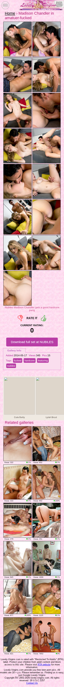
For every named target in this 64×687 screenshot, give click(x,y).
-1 (20, 318)
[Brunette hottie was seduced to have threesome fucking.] (46, 634)
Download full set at (32, 342)
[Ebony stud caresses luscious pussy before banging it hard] (46, 443)
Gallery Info (14, 350)
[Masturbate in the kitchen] (17, 443)
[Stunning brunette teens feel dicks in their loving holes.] (17, 520)
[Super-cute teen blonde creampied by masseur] (17, 558)
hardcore (30, 360)
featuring (43, 360)
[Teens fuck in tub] (17, 481)
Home (10, 13)
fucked (17, 360)
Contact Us (32, 683)
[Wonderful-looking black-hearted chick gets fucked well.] (17, 634)
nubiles (11, 365)
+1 (43, 318)
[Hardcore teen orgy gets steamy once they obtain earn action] (46, 481)
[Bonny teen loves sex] (17, 596)
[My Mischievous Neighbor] (46, 520)
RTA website (44, 664)
